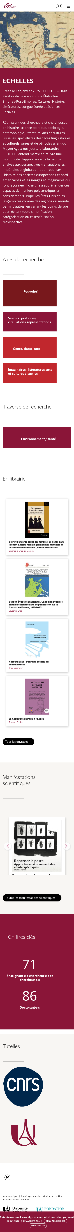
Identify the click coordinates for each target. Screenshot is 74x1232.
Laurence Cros (15, 610)
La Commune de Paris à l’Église (26, 718)
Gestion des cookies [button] (52, 1196)
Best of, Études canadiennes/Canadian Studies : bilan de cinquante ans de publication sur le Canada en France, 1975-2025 (36, 604)
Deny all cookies (55, 1221)
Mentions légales (10, 1196)
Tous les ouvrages (16, 741)
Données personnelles (30, 1196)
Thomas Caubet (16, 722)
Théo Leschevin (16, 668)
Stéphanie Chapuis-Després (21, 550)
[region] (37, 846)
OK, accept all (31, 1221)
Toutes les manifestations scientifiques (30, 897)
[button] (7, 846)
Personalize (38, 1225)
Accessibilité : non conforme (16, 1199)
